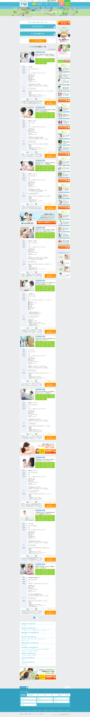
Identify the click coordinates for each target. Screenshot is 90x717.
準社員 (25, 625)
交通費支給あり (31, 650)
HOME (30, 3)
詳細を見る (50, 99)
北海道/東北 (23, 695)
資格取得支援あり (46, 649)
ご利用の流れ (46, 3)
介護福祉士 (35, 638)
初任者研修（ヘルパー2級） (42, 638)
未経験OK (28, 638)
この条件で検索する (38, 41)
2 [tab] (63, 57)
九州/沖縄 (67, 695)
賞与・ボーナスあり (24, 649)
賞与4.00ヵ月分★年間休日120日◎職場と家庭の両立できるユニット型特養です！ (44, 392)
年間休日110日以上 (24, 644)
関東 (38, 695)
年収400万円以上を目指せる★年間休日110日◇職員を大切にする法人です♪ (45, 339)
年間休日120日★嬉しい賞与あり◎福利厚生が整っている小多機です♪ (44, 567)
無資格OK (32, 638)
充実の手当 (29, 649)
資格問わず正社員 (23, 638)
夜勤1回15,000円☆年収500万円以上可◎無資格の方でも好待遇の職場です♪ (45, 110)
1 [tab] (61, 57)
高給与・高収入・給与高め (39, 649)
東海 (45, 695)
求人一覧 (40, 710)
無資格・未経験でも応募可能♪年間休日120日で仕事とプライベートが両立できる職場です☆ (45, 56)
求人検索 (34, 3)
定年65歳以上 (29, 655)
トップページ (23, 710)
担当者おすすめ (23, 659)
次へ (40, 617)
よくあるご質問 (60, 710)
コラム (56, 3)
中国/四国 (59, 695)
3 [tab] (64, 57)
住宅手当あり (33, 649)
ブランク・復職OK (24, 655)
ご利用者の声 (46, 710)
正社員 (22, 625)
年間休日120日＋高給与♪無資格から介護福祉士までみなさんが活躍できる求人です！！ (45, 230)
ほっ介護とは (52, 3)
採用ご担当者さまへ (53, 710)
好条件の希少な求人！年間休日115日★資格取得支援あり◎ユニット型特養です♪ (44, 163)
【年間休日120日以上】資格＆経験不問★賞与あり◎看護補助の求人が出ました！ (44, 513)
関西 (52, 695)
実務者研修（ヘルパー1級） (25, 640)
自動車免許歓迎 (34, 655)
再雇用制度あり (36, 650)
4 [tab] (66, 57)
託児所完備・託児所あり (24, 650)
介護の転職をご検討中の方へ (39, 4)
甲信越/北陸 (30, 695)
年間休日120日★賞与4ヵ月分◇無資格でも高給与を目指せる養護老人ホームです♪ (45, 283)
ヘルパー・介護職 (23, 634)
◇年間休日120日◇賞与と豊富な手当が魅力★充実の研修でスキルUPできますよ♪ (44, 460)
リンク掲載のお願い (67, 710)
